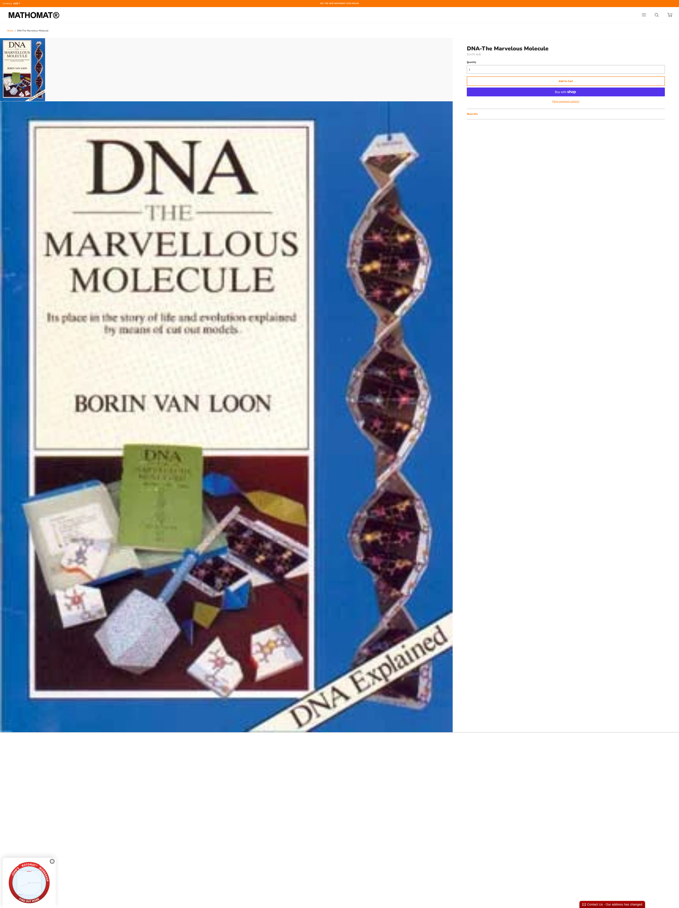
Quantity (471, 62)
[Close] (52, 861)
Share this (472, 113)
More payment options (565, 101)
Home (10, 30)
